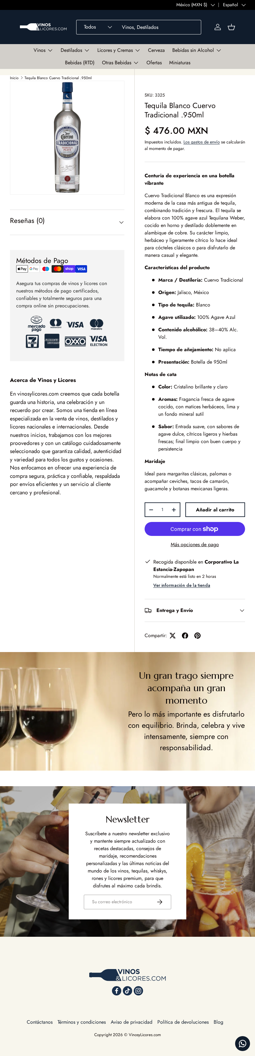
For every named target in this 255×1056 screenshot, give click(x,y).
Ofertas (154, 62)
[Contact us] (242, 1043)
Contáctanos (40, 1022)
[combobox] (138, 27)
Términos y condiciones (82, 1022)
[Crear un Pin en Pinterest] (197, 635)
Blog (218, 1022)
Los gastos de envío (201, 142)
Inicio (14, 78)
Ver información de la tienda (181, 585)
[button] (231, 27)
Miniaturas (179, 62)
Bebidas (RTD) (80, 62)
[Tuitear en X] (172, 635)
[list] (67, 138)
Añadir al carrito (215, 509)
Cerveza (156, 50)
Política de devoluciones (183, 1022)
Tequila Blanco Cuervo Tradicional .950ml (58, 78)
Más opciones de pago (195, 544)
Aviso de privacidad (131, 1022)
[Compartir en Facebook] (185, 635)
